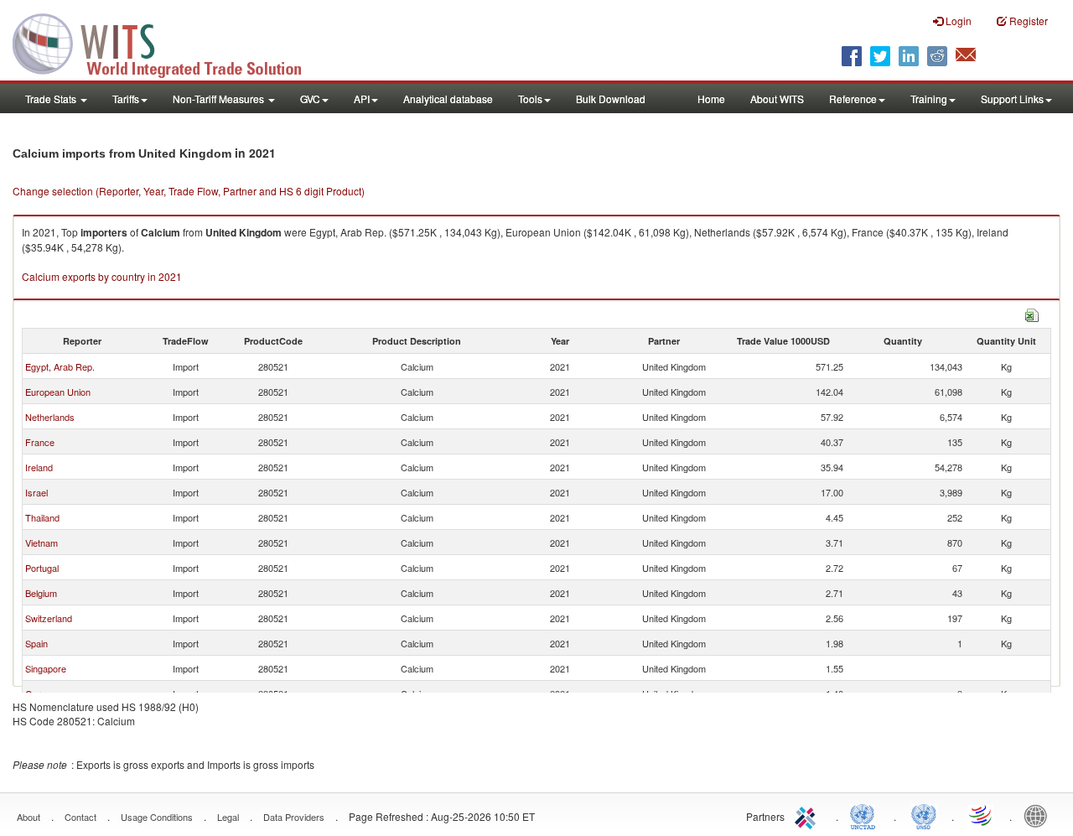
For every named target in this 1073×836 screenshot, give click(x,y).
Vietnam (41, 542)
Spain (36, 643)
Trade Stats (52, 98)
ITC (808, 815)
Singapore (45, 668)
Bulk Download (610, 98)
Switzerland (48, 618)
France (39, 442)
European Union (58, 391)
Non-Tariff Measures (220, 98)
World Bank (1039, 815)
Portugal (42, 567)
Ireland (39, 467)
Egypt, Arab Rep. (60, 366)
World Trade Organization (981, 815)
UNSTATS (924, 815)
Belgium (41, 593)
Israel (36, 492)
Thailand (42, 517)
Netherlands (50, 416)
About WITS (777, 98)
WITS (167, 42)
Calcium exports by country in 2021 (102, 276)
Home (711, 98)
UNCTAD (866, 815)
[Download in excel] (1032, 313)
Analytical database (448, 98)
